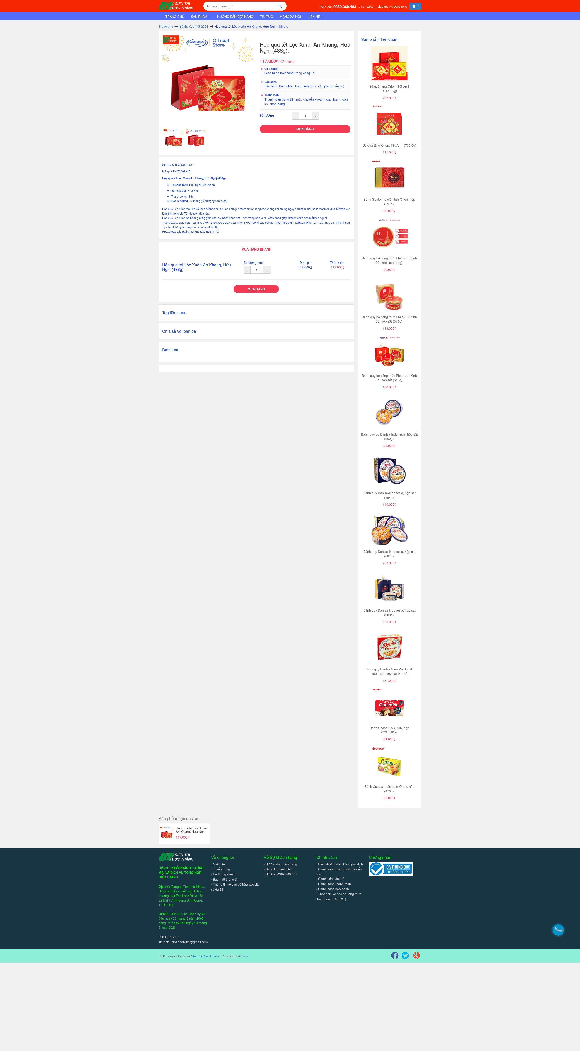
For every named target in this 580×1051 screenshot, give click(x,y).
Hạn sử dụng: (180, 201)
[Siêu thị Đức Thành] (177, 5)
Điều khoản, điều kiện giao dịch (340, 864)
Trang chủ (174, 16)
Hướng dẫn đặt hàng (235, 16)
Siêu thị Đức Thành (205, 956)
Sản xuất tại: (179, 191)
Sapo (245, 956)
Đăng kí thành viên (279, 869)
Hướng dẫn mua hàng (281, 864)
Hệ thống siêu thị (225, 874)
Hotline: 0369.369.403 (281, 874)
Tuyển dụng (221, 869)
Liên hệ (314, 16)
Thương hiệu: (180, 185)
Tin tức (266, 16)
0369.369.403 (345, 6)
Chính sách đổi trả (331, 878)
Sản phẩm (199, 16)
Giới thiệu (220, 864)
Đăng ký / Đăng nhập (394, 6)
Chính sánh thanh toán (334, 884)
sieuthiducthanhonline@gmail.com (183, 942)
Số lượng (267, 115)
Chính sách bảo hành (333, 889)
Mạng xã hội (290, 16)
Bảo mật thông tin (225, 879)
